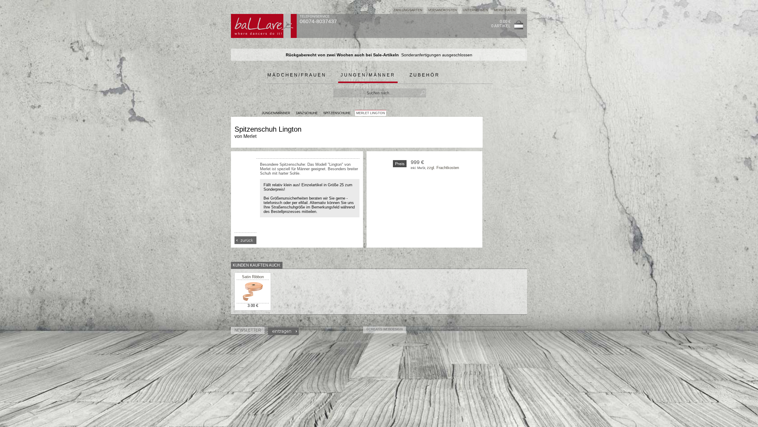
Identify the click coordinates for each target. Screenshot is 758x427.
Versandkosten (442, 10)
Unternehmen (475, 10)
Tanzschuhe (307, 113)
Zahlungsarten (408, 10)
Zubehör (424, 74)
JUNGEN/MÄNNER (276, 113)
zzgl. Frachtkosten (443, 167)
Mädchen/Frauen (296, 74)
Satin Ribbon (253, 277)
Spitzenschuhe (337, 113)
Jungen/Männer (368, 74)
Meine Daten (504, 10)
